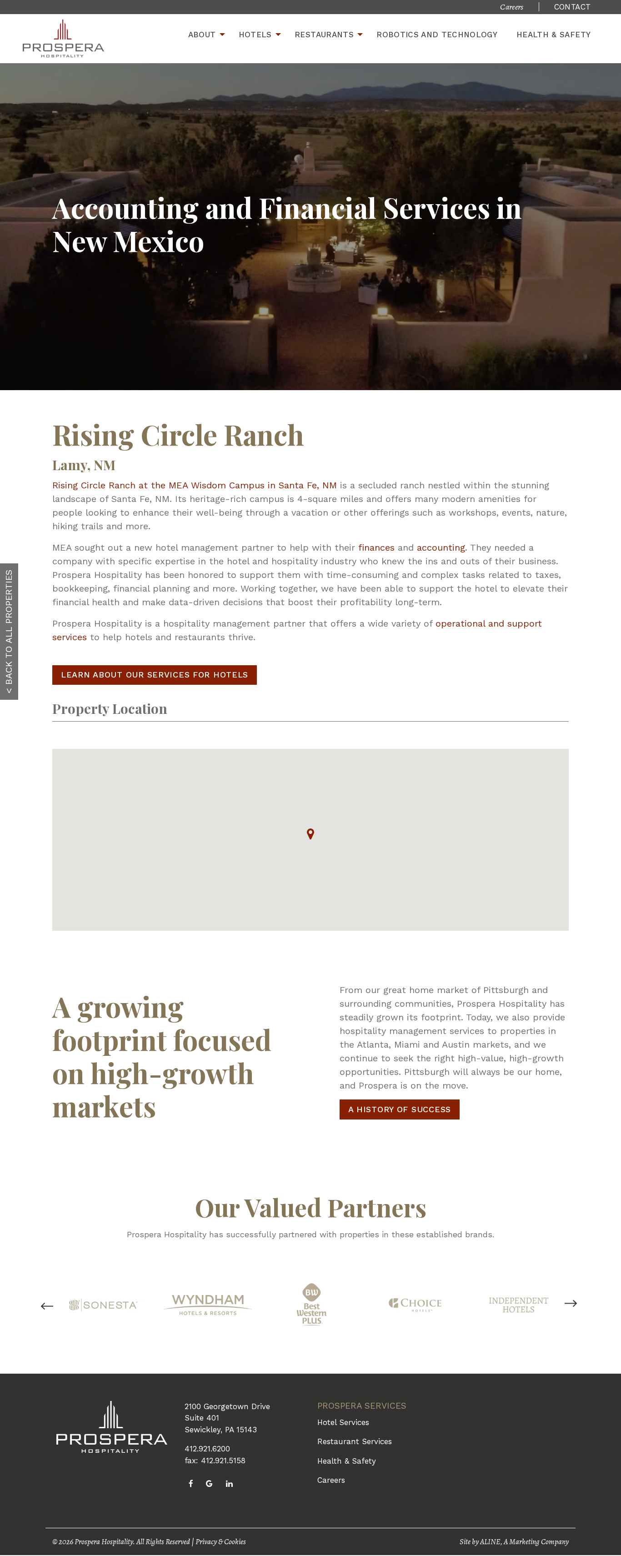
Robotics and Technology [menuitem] (436, 34)
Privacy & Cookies (220, 1541)
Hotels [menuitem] (255, 34)
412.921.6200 (207, 1448)
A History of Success (399, 1109)
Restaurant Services (354, 1441)
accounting (441, 547)
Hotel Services (343, 1422)
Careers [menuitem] (511, 6)
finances (376, 547)
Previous (69, 1307)
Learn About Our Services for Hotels (154, 674)
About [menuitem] (202, 34)
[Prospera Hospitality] (63, 38)
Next (570, 1310)
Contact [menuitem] (572, 6)
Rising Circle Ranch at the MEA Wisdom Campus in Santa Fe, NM (194, 485)
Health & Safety (346, 1461)
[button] (310, 834)
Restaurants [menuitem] (324, 34)
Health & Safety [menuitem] (553, 34)
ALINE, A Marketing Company (524, 1541)
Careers (331, 1480)
